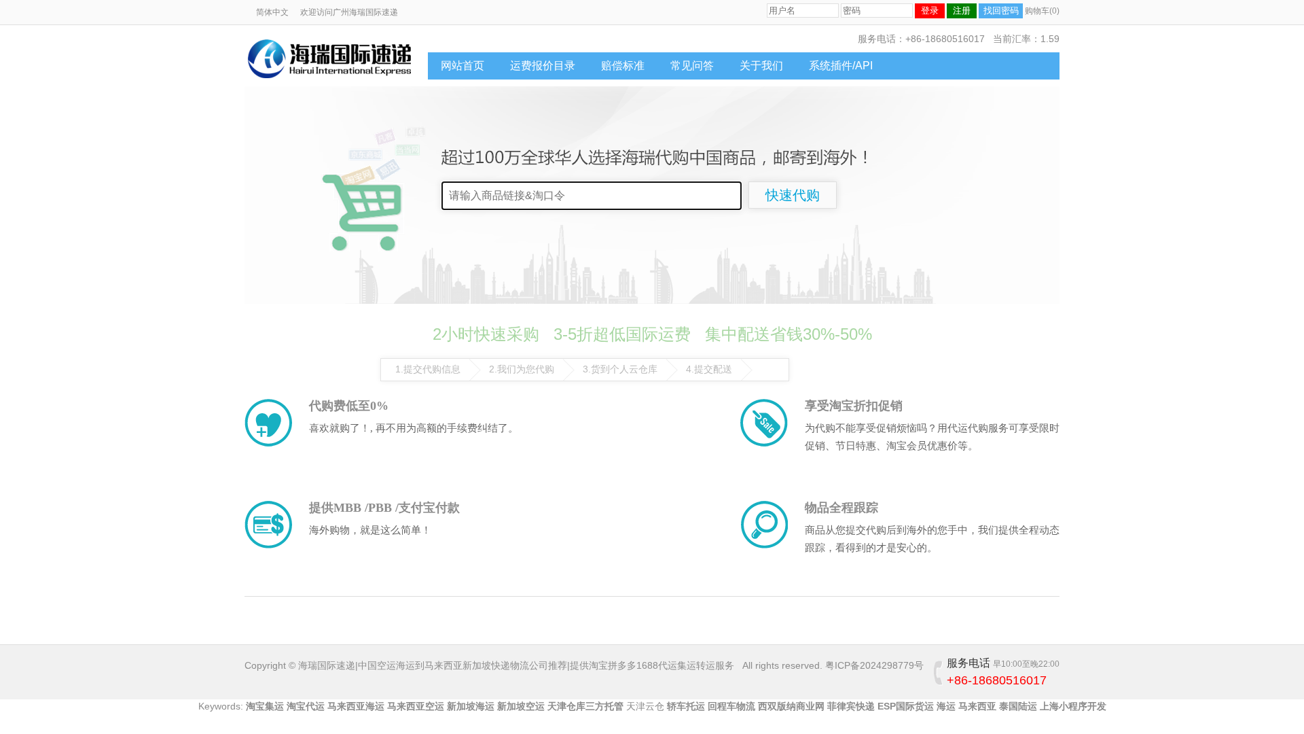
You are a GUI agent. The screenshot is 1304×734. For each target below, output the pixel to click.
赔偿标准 (623, 65)
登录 (930, 10)
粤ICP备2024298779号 (874, 665)
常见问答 (692, 65)
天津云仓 (645, 706)
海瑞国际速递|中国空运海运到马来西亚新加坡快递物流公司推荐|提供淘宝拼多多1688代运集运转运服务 (516, 665)
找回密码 (1001, 10)
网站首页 (462, 65)
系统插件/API (841, 65)
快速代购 (792, 195)
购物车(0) (1042, 11)
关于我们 (761, 65)
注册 (962, 10)
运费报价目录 (542, 65)
